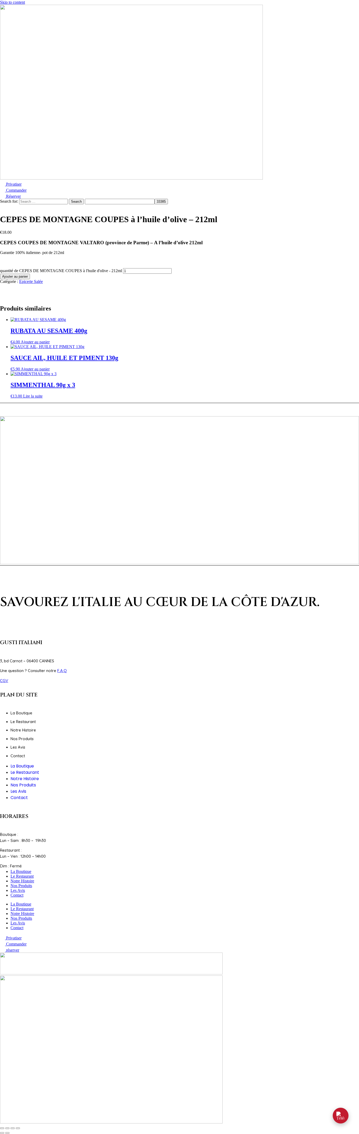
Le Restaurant (23, 721)
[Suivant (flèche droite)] (7, 1133)
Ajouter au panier (15, 276)
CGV (4, 680)
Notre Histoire (23, 730)
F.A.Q (62, 670)
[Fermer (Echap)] (18, 1128)
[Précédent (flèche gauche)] (2, 1133)
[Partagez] (13, 1128)
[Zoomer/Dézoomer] (2, 1128)
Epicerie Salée (31, 281)
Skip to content (12, 2)
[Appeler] (340, 1115)
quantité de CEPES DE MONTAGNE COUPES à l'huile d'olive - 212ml (61, 270)
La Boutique (21, 712)
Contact (18, 755)
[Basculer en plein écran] (7, 1128)
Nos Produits (22, 738)
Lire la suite (33, 396)
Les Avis (18, 747)
